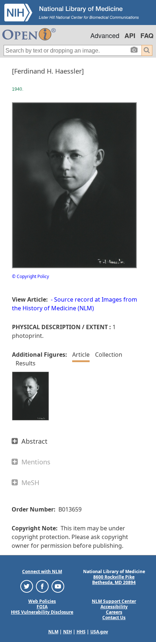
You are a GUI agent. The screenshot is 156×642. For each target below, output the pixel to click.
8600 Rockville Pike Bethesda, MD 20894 (114, 579)
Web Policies (42, 601)
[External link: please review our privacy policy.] (26, 586)
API (129, 35)
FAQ (146, 35)
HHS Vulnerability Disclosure (42, 612)
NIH (67, 632)
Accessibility (114, 607)
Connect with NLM (42, 571)
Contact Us (114, 617)
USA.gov (99, 632)
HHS (81, 632)
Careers (114, 612)
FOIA (42, 607)
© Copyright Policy (30, 276)
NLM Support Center (114, 601)
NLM (53, 632)
